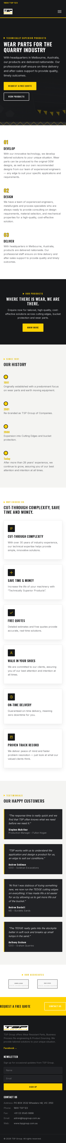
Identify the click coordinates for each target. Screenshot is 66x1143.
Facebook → (10, 1048)
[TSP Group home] (8, 11)
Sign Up (33, 1086)
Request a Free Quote (20, 85)
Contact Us (55, 1006)
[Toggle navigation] (59, 11)
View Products (16, 96)
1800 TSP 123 (11, 3)
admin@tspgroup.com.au (27, 1118)
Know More (33, 327)
